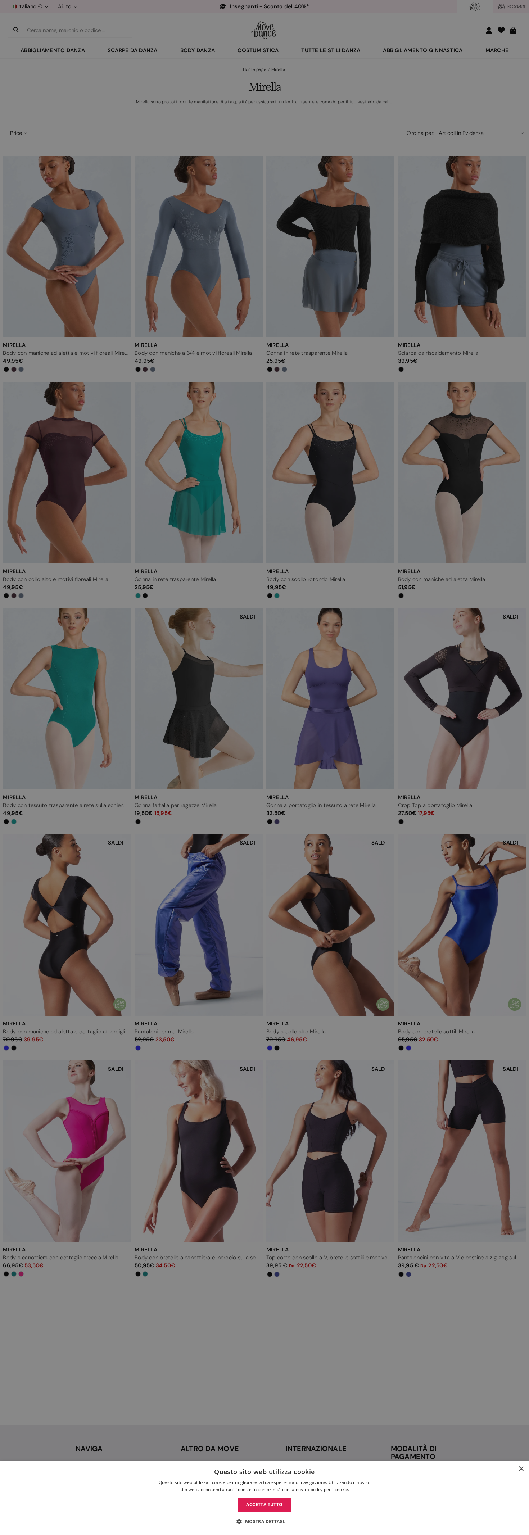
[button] (264, 1521)
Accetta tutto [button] (264, 1505)
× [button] (521, 1469)
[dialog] (264, 1498)
